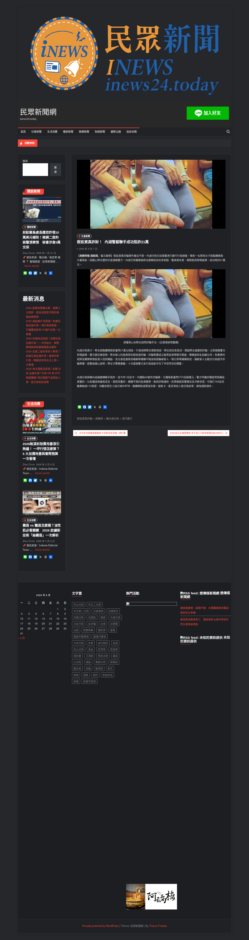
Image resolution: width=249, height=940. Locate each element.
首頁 (23, 131)
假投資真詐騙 (84, 418)
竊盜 (115, 655)
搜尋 (25, 161)
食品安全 (107, 675)
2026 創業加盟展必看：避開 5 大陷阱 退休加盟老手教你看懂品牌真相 (43, 312)
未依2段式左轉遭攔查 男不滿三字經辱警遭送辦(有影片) (196, 432)
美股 (88, 662)
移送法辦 (103, 655)
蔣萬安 (114, 662)
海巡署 (77, 655)
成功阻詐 (103, 643)
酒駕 (85, 675)
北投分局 (78, 623)
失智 (90, 643)
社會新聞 (36, 131)
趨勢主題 (116, 131)
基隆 (112, 630)
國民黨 (102, 630)
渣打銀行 (127, 418)
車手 (110, 668)
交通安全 (113, 611)
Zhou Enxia (29, 253)
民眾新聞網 (38, 112)
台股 (76, 630)
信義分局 (78, 617)
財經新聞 (100, 131)
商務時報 (88, 630)
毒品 (90, 649)
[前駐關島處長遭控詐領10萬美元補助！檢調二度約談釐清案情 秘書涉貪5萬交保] (42, 209)
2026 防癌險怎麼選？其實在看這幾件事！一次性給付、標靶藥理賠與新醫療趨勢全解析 (43, 342)
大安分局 (78, 643)
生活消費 (52, 131)
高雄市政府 (89, 681)
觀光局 (77, 668)
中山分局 (78, 604)
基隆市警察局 (81, 636)
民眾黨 (102, 649)
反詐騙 (92, 623)
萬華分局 (100, 662)
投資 (115, 643)
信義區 (92, 617)
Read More (31, 265)
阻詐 (95, 675)
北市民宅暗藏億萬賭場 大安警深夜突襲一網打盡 (102, 432)
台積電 (114, 623)
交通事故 (98, 611)
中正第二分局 (81, 611)
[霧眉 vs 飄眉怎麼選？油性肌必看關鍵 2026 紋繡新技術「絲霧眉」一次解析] (42, 502)
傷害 (103, 617)
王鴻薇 (89, 655)
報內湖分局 (112, 418)
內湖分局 (115, 617)
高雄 (76, 681)
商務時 (99, 418)
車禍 (76, 675)
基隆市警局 (99, 636)
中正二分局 (94, 604)
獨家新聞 (68, 131)
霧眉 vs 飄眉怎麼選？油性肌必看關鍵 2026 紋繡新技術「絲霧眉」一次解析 (42, 530)
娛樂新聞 (84, 131)
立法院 (77, 662)
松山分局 (78, 649)
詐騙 (88, 668)
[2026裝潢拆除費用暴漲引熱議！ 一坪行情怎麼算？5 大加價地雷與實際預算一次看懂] (42, 421)
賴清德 (99, 668)
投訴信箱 (132, 131)
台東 (103, 623)
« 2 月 (21, 638)
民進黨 (114, 649)
